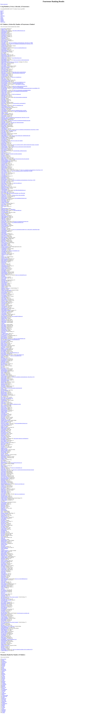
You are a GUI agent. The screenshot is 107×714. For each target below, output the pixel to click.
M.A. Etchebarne (5, 149)
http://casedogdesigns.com (14, 352)
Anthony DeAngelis (5, 202)
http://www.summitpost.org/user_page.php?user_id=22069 (22, 170)
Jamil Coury (3, 524)
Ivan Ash (2, 445)
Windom (3, 702)
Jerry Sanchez (3, 437)
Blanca (3, 694)
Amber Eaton (3, 403)
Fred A (2, 624)
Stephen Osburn (4, 543)
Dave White (3, 514)
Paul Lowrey (4, 148)
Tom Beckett (4, 56)
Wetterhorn (4, 693)
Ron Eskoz (3, 33)
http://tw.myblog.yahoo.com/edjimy (18, 195)
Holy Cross (4, 687)
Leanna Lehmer (4, 425)
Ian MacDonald (4, 88)
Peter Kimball (3, 353)
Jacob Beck (4, 102)
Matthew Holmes (4, 448)
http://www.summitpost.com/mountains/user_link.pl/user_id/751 (22, 43)
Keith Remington (5, 272)
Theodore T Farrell (5, 254)
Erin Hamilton (4, 58)
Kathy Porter (3, 506)
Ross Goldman (4, 309)
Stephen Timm (4, 126)
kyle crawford (4, 295)
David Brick (3, 446)
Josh (2, 398)
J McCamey (4, 219)
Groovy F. (3, 587)
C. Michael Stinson (5, 333)
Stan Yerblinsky (4, 350)
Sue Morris (3, 137)
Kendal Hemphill (4, 640)
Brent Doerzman (4, 338)
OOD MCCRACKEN (5, 645)
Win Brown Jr (3, 606)
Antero (3, 680)
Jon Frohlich (4, 229)
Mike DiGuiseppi (4, 554)
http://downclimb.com (17, 210)
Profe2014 (3, 435)
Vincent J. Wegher (5, 267)
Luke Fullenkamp (4, 414)
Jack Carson (3, 373)
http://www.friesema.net (16, 94)
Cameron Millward (4, 650)
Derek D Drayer (4, 457)
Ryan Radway (4, 181)
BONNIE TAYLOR (4, 628)
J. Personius (3, 346)
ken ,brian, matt (4, 612)
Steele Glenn (3, 572)
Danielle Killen (3, 604)
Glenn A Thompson (5, 225)
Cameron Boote (4, 568)
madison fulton (4, 285)
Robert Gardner (4, 377)
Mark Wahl (3, 455)
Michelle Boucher (5, 308)
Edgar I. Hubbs (4, 273)
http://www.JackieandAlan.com (20, 274)
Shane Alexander (4, 579)
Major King (4, 86)
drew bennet (3, 545)
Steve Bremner (4, 97)
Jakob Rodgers (4, 314)
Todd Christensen (5, 147)
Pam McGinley (3, 419)
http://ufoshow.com (20, 354)
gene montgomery (4, 482)
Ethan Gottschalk (5, 234)
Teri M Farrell (4, 266)
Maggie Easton (3, 381)
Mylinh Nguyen (4, 409)
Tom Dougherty (4, 563)
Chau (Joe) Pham (4, 408)
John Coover (4, 157)
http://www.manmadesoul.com (16, 355)
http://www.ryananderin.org (16, 77)
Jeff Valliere (4, 121)
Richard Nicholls (4, 613)
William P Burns (4, 412)
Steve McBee (4, 326)
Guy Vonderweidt (4, 358)
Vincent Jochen (4, 569)
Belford (3, 673)
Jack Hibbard (4, 248)
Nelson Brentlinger (5, 50)
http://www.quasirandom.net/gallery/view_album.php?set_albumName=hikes (26, 229)
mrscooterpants (3, 359)
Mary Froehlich (4, 259)
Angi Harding (4, 142)
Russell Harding (4, 140)
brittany (2, 466)
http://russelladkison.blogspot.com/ (20, 198)
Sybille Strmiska (4, 502)
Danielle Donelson (5, 136)
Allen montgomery (4, 410)
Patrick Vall (4, 253)
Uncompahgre (4, 689)
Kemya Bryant (3, 561)
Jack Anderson (3, 519)
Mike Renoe (3, 558)
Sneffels (3, 688)
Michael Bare (4, 232)
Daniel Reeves (3, 488)
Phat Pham (3, 646)
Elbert (1, 13)
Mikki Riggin (4, 321)
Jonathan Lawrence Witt (5, 420)
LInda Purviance (4, 515)
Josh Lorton (4, 194)
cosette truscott (4, 45)
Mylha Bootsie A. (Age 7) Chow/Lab (7, 626)
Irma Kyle (3, 559)
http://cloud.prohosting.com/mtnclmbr (20, 97)
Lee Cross (3, 365)
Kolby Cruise (3, 591)
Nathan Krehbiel (4, 189)
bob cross (3, 301)
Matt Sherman (4, 32)
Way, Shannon (3, 589)
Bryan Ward (4, 215)
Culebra (3, 712)
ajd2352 (3, 287)
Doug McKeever (4, 438)
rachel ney (3, 447)
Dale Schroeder (4, 378)
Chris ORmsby (4, 233)
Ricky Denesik (4, 36)
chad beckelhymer (4, 383)
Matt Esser (3, 209)
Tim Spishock (3, 648)
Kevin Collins (3, 575)
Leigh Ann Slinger (5, 258)
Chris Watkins (3, 635)
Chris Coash (3, 468)
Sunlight (3, 704)
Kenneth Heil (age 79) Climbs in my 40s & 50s (10, 61)
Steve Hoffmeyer (5, 40)
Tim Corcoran (3, 605)
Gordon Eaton (4, 256)
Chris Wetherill (4, 190)
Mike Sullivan (4, 245)
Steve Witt (3, 534)
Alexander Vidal (4, 330)
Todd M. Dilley (4, 452)
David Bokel (4, 132)
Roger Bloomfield (5, 71)
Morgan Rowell (4, 608)
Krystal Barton (3, 380)
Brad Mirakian (3, 639)
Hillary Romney (4, 564)
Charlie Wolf (3, 585)
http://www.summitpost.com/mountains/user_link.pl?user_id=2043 (27, 129)
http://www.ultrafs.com (17, 183)
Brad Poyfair (4, 327)
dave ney (3, 39)
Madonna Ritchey (4, 540)
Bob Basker (3, 479)
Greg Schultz (4, 201)
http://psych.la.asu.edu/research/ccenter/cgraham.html (21, 146)
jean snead (3, 526)
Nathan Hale (3, 361)
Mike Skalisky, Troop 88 (5, 603)
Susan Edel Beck (4, 340)
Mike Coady (4, 62)
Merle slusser (3, 489)
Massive (1, 18)
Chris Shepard (3, 503)
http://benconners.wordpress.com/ (19, 73)
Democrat (2, 12)
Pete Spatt (3, 130)
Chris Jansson (3, 486)
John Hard (3, 615)
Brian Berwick (4, 186)
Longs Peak (4, 670)
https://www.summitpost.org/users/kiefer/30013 (19, 91)
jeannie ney (3, 508)
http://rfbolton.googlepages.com (17, 222)
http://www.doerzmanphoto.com (19, 338)
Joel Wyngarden (4, 138)
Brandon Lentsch (4, 544)
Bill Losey (3, 364)
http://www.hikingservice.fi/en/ (15, 404)
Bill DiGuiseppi (4, 392)
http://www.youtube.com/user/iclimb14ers (19, 86)
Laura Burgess (4, 283)
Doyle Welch (3, 582)
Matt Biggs (3, 357)
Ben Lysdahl (4, 41)
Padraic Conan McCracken (6, 290)
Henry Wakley (3, 441)
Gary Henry (4, 307)
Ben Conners (4, 73)
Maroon (3, 705)
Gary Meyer (4, 235)
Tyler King (3, 108)
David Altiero (4, 269)
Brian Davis (3, 347)
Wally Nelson (3, 537)
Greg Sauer (3, 594)
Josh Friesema (4, 111)
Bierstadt (2, 10)
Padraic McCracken (5, 187)
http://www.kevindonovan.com (19, 82)
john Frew (3, 588)
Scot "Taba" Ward (4, 476)
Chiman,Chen (4, 195)
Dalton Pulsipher (4, 465)
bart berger (3, 37)
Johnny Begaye (4, 119)
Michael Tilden (4, 184)
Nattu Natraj (4, 328)
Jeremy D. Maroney (4, 560)
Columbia (3, 683)
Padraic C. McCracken (5, 454)
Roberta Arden (4, 143)
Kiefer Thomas (4, 91)
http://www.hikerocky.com (11, 639)
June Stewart (3, 542)
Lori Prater (3, 141)
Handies (3, 682)
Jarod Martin (4, 177)
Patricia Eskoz (4, 49)
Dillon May (3, 555)
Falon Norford (3, 620)
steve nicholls (4, 204)
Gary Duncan (4, 191)
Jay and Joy (4, 294)
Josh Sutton (3, 546)
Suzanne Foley (4, 311)
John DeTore (3, 642)
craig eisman (3, 459)
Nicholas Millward (4, 547)
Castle (3, 692)
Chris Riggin (4, 322)
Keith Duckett (3, 433)
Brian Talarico (3, 472)
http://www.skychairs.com (19, 483)
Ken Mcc (2, 453)
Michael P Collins (5, 164)
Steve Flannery (3, 415)
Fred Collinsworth (4, 607)
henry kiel (3, 185)
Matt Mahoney (4, 105)
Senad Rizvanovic (5, 208)
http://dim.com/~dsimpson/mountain (17, 122)
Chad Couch (4, 312)
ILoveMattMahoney (4, 390)
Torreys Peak (2, 21)
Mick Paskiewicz (5, 128)
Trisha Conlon (4, 92)
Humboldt (4, 690)
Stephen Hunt (4, 44)
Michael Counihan (4, 450)
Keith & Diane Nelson (5, 379)
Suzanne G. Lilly (5, 300)
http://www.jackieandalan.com (16, 467)
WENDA (3, 484)
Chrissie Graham (4, 146)
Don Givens (4, 331)
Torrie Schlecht (3, 525)
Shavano (3, 678)
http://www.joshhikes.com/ (8, 398)
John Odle (3, 214)
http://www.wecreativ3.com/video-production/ (14, 153)
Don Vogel (3, 417)
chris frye (2, 549)
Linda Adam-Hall (5, 265)
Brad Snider (4, 150)
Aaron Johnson (4, 129)
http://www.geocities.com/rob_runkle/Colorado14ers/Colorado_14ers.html (26, 144)
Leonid (2, 401)
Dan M (3, 120)
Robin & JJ (4, 332)
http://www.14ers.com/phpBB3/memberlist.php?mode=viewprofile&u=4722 (26, 88)
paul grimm (4, 297)
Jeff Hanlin (3, 127)
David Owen (3, 422)
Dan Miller (3, 251)
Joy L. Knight (3, 602)
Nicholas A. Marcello (5, 442)
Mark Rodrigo (4, 60)
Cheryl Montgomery (4, 627)
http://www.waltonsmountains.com (13, 339)
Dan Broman (3, 399)
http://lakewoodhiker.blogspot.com (19, 30)
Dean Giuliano (4, 299)
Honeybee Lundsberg (5, 423)
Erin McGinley (4, 329)
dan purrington (4, 224)
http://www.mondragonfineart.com (20, 47)
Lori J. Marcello (4, 440)
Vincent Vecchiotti (5, 75)
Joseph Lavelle (4, 89)
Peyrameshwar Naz (4, 432)
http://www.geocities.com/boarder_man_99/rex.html (16, 193)
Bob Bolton (4, 222)
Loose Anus (3, 570)
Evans (1, 14)
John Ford (3, 227)
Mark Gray (3, 168)
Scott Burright (3, 584)
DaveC (3, 104)
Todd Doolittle (3, 456)
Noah (3, 153)
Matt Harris (3, 505)
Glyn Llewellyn (4, 162)
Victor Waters (3, 436)
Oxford (3, 679)
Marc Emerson (4, 260)
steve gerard (4, 303)
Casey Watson (3, 352)
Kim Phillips (3, 439)
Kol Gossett (4, 220)
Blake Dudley (3, 431)
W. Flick (3, 155)
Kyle (2, 404)
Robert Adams (3, 637)
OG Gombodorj (4, 335)
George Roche (4, 276)
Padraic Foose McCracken (6, 107)
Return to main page (4, 4)
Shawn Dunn (3, 643)
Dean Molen (3, 532)
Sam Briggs (4, 43)
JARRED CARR (5, 74)
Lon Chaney (3, 567)
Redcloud (3, 681)
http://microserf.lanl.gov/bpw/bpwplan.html (21, 158)
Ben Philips (3, 507)
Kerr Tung (3, 592)
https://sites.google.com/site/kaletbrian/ (19, 72)
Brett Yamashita (4, 316)
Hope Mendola (3, 504)
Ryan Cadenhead (4, 337)
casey (2, 255)
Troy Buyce (4, 203)
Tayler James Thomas (5, 424)
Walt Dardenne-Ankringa (6, 310)
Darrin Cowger (3, 407)
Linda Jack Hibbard (4, 618)
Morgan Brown (4, 469)
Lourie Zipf (3, 581)
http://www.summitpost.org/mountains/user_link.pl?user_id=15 (32, 169)
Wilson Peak (4, 701)
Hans (2, 114)
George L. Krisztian (5, 246)
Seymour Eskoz (4, 34)
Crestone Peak (4, 696)
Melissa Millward (4, 586)
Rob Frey (2, 382)
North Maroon (4, 703)
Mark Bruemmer (4, 462)
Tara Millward (3, 634)
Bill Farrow (4, 289)
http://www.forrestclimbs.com (18, 83)
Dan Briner (3, 520)
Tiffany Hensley (4, 428)
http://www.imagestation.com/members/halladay (22, 90)
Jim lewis (3, 305)
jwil (1, 366)
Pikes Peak (4, 669)
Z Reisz (3, 323)
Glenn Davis (3, 595)
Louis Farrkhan (4, 106)
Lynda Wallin (4, 252)
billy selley (3, 535)
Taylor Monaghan (4, 573)
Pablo (2, 356)
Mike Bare (3, 218)
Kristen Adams (4, 284)
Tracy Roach (4, 170)
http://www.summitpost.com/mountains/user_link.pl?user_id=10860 (21, 42)
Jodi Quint (3, 636)
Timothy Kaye (4, 93)
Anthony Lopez (4, 334)
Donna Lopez (3, 470)
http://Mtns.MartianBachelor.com (20, 190)
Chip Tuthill (4, 131)
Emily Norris (3, 402)
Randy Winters (4, 63)
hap (1, 464)
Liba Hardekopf (4, 110)
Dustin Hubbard (4, 230)
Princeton (3, 674)
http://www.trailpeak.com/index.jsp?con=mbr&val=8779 (22, 649)
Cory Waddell (3, 609)
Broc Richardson (4, 370)
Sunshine (3, 685)
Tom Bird (3, 163)
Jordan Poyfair (3, 529)
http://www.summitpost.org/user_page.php (18, 110)
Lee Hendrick (4, 48)
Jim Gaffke (3, 238)
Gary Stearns (4, 64)
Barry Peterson (3, 451)
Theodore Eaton (4, 400)
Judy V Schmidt (4, 405)
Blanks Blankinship (4, 478)
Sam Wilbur (4, 270)
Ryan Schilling (4, 87)
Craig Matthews (4, 296)
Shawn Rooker (4, 167)
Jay (1, 396)
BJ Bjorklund (4, 169)
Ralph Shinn (4, 95)
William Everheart (5, 123)
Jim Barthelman (4, 530)
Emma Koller (4, 262)
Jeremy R (2, 389)
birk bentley (3, 522)
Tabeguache (4, 684)
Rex (2, 193)
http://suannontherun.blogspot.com (21, 423)
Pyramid (3, 707)
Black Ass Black (4, 632)
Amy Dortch (4, 28)
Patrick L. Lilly (4, 57)
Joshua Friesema (4, 94)
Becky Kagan (3, 473)
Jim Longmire (4, 79)
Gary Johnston (4, 243)
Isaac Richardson (4, 363)
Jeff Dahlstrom (4, 31)
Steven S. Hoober (4, 593)
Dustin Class (4, 268)
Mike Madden (4, 217)
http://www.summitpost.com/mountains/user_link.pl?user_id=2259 (17, 117)
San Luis (3, 691)
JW (1, 339)
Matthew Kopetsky (4, 427)
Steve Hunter (4, 183)
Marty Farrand (4, 133)
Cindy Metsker (3, 518)
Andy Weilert (4, 109)
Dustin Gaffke (4, 221)
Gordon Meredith (5, 161)
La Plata (3, 676)
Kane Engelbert (4, 244)
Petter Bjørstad (4, 59)
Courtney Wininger (4, 631)
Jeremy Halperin (4, 630)
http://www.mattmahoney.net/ (18, 105)
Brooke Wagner (4, 345)
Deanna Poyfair (4, 302)
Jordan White (4, 101)
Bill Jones (3, 647)
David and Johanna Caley (6, 160)
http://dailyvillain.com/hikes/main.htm (20, 150)
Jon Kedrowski (4, 76)
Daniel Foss (4, 261)
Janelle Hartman (4, 395)
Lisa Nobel (3, 374)
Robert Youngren (4, 394)
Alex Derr (3, 211)
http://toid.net (13, 209)
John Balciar (4, 35)
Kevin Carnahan (4, 292)
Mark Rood (4, 188)
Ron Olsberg (4, 325)
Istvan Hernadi (3, 649)
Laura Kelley (3, 413)
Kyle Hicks (3, 533)
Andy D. (3, 257)
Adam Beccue (4, 196)
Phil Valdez (4, 96)
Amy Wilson (3, 351)
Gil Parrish (3, 623)
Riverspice (3, 275)
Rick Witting (4, 53)
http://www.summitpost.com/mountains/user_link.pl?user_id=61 (23, 376)
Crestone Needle (5, 695)
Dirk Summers (4, 180)
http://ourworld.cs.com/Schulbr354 (19, 103)
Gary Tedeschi (3, 368)
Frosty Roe (3, 342)
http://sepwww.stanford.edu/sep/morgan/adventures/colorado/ (23, 469)
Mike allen (3, 516)
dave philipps (4, 125)
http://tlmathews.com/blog (20, 84)
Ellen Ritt (3, 117)
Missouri (3, 686)
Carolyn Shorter (4, 528)
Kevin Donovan (4, 82)
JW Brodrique (3, 539)
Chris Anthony (4, 250)
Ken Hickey (3, 562)
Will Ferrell (3, 565)
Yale (3, 672)
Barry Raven (4, 156)
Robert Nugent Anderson (5, 483)
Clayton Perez (3, 641)
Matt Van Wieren (5, 124)
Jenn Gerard (3, 416)
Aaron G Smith (3, 371)
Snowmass (4, 699)
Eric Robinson (4, 226)
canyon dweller (3, 376)
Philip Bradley (3, 509)
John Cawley (3, 461)
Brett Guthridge (4, 619)
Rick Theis (3, 154)
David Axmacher (4, 510)
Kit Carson (4, 700)
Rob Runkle (4, 144)
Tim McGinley (4, 249)
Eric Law (2, 391)
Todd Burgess (4, 239)
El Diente (3, 711)
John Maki (3, 122)
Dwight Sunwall (4, 179)
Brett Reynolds (3, 523)
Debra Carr (3, 426)
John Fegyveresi (4, 30)
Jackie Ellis (3, 467)
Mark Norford (3, 614)
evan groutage (4, 313)
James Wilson (4, 100)
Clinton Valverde (4, 499)
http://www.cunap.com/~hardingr (17, 140)
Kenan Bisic (4, 199)
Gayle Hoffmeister (5, 212)
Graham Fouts (3, 485)
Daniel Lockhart (4, 375)
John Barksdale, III (5, 118)
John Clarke (4, 324)
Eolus (3, 708)
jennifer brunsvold (4, 369)
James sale (3, 538)
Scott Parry (3, 355)
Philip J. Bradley (4, 343)
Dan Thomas (3, 397)
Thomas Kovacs (4, 336)
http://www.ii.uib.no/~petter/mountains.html (21, 59)
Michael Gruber (4, 393)
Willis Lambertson (5, 216)
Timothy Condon (4, 411)
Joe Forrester (4, 228)
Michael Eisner (3, 541)
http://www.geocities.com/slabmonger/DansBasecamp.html (19, 120)
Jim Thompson (4, 134)
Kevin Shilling (4, 115)
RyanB (3, 213)
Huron (1, 16)
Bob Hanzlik (3, 474)
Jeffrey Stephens (4, 421)
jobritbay (2, 458)
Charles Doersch (4, 247)
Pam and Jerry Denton (5, 477)
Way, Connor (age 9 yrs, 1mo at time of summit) (9, 622)
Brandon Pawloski (4, 497)
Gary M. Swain (4, 633)
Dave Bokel (4, 139)
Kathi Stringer (3, 480)
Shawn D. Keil (4, 236)
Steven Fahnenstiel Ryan (6, 81)
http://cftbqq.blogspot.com (16, 57)
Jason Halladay (4, 90)
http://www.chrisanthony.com (14, 250)
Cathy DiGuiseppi (4, 617)
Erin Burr (3, 77)
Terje (2, 511)
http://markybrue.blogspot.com (16, 462)
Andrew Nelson (4, 498)
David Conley (3, 406)
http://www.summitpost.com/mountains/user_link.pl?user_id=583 (23, 180)
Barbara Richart (4, 553)
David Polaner (4, 317)
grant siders (4, 42)
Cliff (2, 536)
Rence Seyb (4, 241)
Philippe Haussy (4, 318)
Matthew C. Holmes (4, 348)
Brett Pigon (3, 367)
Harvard (3, 677)
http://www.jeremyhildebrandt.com (21, 578)
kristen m (3, 286)
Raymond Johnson (5, 210)
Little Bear (4, 709)
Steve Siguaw (4, 200)
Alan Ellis (3, 274)
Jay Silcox (3, 315)
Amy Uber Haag (4, 616)
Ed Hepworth (4, 54)
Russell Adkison (4, 198)
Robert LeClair (4, 197)
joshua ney (3, 319)
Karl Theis (3, 98)
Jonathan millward (4, 557)
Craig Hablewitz (4, 638)
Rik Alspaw (3, 362)
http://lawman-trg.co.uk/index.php (23, 613)
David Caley (4, 165)
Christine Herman (4, 556)
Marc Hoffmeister (5, 237)
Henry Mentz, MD (5, 192)
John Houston (3, 571)
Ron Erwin (3, 46)
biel (1, 460)
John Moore (3, 531)
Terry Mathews (4, 84)
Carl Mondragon (4, 47)
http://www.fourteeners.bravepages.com (21, 221)
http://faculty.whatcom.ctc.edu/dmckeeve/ (21, 438)
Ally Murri (3, 304)
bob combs (3, 182)
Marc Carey (4, 78)
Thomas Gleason (5, 242)
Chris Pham (3, 611)
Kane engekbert (4, 223)
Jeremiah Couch (4, 80)
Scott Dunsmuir (4, 349)
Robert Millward (4, 629)
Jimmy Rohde (3, 481)
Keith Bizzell (3, 576)
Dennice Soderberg (5, 159)
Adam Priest (3, 418)
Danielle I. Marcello (4, 513)
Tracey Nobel (4, 298)
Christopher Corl (4, 360)
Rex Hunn (3, 625)
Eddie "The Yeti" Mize (6, 55)
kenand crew (3, 577)
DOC (2, 512)
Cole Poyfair (4, 291)
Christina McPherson (5, 550)
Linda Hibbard (4, 271)
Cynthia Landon (4, 500)
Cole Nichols (3, 471)
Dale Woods (4, 178)
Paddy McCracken (4, 449)
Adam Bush (3, 430)
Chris (2, 151)
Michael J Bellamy (5, 113)
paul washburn (3, 341)
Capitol (3, 706)
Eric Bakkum (3, 566)
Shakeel (2, 644)
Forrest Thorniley (5, 83)
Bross (1, 11)
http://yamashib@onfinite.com (17, 316)
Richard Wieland (4, 166)
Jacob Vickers (3, 434)
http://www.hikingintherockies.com (21, 111)
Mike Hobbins (4, 135)
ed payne (3, 263)
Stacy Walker (4, 206)
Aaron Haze (4, 264)
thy (1, 501)
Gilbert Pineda (4, 38)
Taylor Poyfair (4, 320)
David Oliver (4, 116)
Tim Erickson (4, 231)
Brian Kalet (4, 72)
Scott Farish (4, 152)
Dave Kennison (4, 85)
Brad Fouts (3, 240)
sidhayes (3, 29)
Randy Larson (3, 580)
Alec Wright (3, 527)
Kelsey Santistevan (4, 583)
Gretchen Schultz (4, 496)
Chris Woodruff (4, 306)
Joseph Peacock (4, 521)
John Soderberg (4, 145)
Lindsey (3, 697)
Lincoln (1, 17)
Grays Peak (2, 15)
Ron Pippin (4, 99)
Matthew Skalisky (4, 551)
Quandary (2, 19)
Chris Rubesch (3, 429)
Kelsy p (2, 463)
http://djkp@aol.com (12, 130)
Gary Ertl (2, 621)
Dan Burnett (3, 610)
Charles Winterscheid (5, 354)
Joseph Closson (4, 475)
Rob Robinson (4, 293)
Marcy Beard (3, 443)
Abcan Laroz (4, 51)
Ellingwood (4, 698)
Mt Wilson (4, 710)
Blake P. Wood (4, 158)
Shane (3, 112)
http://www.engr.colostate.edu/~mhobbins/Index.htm (21, 135)
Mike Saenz (3, 444)
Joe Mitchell (3, 574)
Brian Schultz (4, 103)
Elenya (3, 205)
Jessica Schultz (3, 552)
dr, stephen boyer (4, 590)
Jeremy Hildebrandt (4, 578)
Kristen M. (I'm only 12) (6, 288)
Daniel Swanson (4, 344)
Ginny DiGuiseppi (4, 517)
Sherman (2, 20)
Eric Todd (3, 487)
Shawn (2, 372)
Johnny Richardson (4, 548)
